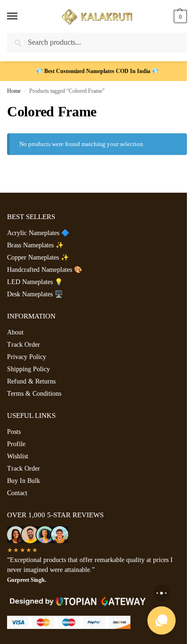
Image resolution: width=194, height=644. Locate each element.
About (15, 332)
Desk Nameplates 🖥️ (35, 294)
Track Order (23, 344)
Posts (14, 431)
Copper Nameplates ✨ (38, 257)
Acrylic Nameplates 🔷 (38, 232)
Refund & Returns (31, 381)
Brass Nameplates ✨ (35, 245)
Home (14, 91)
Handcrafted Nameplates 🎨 (44, 269)
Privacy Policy (26, 356)
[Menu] (21, 16)
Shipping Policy (28, 369)
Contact (17, 493)
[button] (179, 16)
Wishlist (17, 456)
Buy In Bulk (23, 480)
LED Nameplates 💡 (35, 281)
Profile (16, 444)
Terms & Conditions (34, 393)
